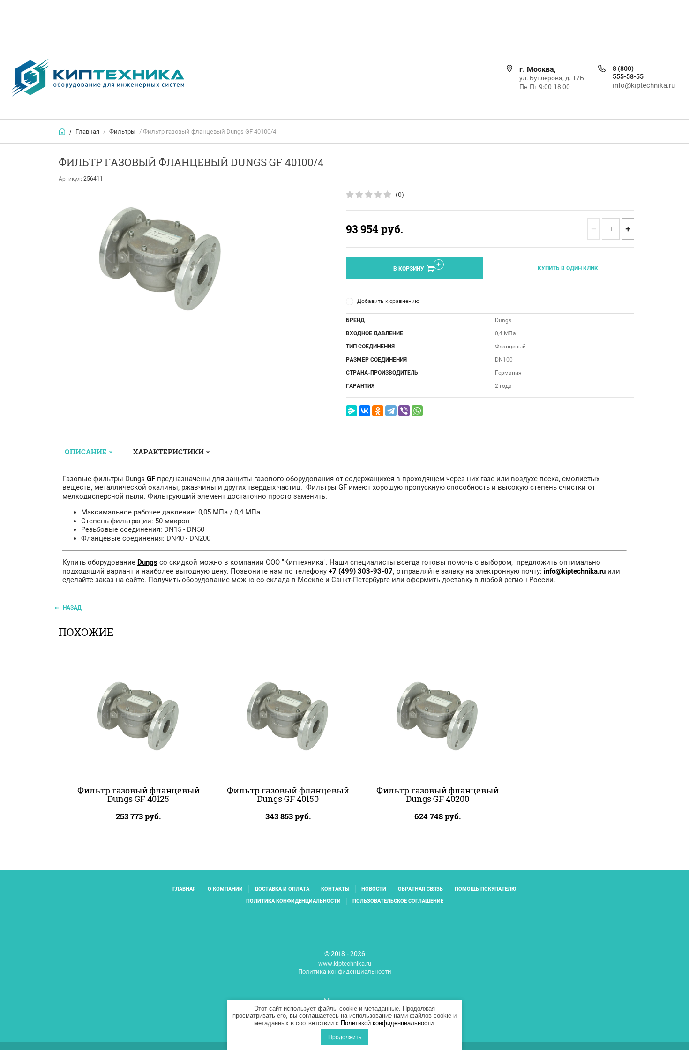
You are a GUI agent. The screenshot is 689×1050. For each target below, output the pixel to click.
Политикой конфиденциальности (387, 1023)
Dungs (147, 562)
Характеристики (168, 451)
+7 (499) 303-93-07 (361, 571)
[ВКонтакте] (364, 410)
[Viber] (404, 410)
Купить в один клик (568, 268)
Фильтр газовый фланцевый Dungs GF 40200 (437, 794)
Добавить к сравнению (388, 301)
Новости (373, 889)
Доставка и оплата (282, 889)
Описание (86, 451)
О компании (225, 889)
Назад (72, 608)
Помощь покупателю (485, 889)
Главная (87, 131)
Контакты (335, 889)
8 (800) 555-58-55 (628, 73)
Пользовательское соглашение (397, 901)
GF (151, 479)
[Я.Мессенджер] (351, 410)
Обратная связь (420, 889)
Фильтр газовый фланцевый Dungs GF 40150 (288, 794)
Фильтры (122, 131)
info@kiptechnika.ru (644, 85)
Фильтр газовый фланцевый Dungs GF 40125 (138, 794)
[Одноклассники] (377, 410)
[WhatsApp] (417, 410)
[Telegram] (391, 410)
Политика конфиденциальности (293, 901)
